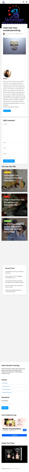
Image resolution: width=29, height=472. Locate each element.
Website (4, 153)
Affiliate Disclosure (7, 392)
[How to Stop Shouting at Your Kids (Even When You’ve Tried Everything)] (14, 229)
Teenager (7, 196)
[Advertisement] (14, 62)
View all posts (7, 110)
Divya (6, 33)
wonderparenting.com (15, 468)
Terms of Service (6, 389)
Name (4, 142)
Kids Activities (7, 172)
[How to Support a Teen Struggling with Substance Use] (14, 205)
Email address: (5, 400)
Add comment (20, 33)
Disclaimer (5, 383)
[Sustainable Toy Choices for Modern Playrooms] (14, 180)
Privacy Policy (5, 386)
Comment (5, 124)
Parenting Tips (8, 221)
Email (4, 148)
